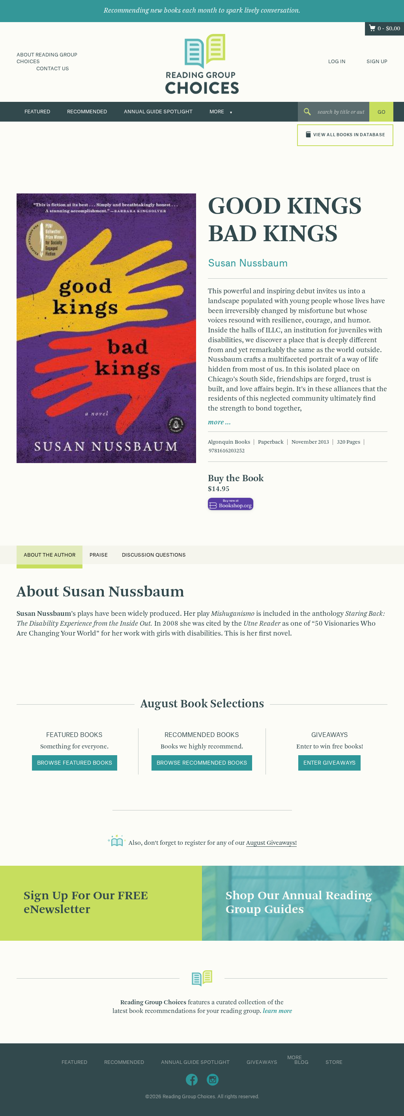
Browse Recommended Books (202, 763)
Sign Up (377, 61)
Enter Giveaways (329, 763)
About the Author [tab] (49, 555)
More (216, 111)
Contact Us (52, 68)
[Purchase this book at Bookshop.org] (230, 504)
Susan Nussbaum (248, 263)
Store (333, 1062)
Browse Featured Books (74, 763)
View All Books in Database (349, 135)
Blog (301, 1062)
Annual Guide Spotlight (158, 111)
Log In (337, 61)
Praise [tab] (99, 555)
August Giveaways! (271, 843)
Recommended (87, 111)
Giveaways (262, 1062)
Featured (37, 111)
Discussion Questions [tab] (154, 555)
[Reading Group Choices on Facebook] (192, 1079)
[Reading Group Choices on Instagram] (213, 1079)
